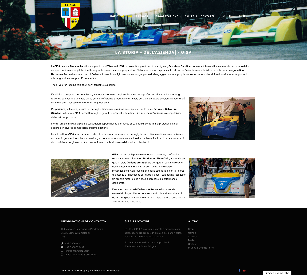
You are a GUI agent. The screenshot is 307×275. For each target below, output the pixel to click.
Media (191, 240)
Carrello (192, 232)
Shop (191, 229)
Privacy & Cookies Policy (201, 247)
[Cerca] (224, 16)
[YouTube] (244, 16)
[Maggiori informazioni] (229, 16)
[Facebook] (239, 16)
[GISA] (70, 16)
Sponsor (192, 236)
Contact (192, 244)
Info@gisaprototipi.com (77, 250)
